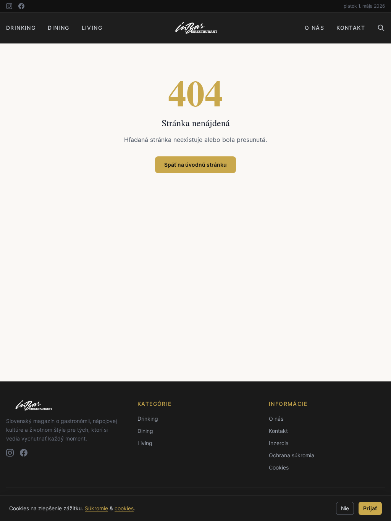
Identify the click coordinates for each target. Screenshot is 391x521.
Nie (345, 508)
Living (92, 27)
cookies (124, 508)
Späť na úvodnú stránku (195, 164)
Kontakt (350, 27)
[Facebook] (21, 6)
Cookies (279, 467)
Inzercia (279, 443)
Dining (58, 27)
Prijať (370, 508)
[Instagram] (9, 6)
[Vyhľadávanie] (381, 28)
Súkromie (96, 508)
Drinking (21, 27)
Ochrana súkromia (291, 455)
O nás (314, 27)
